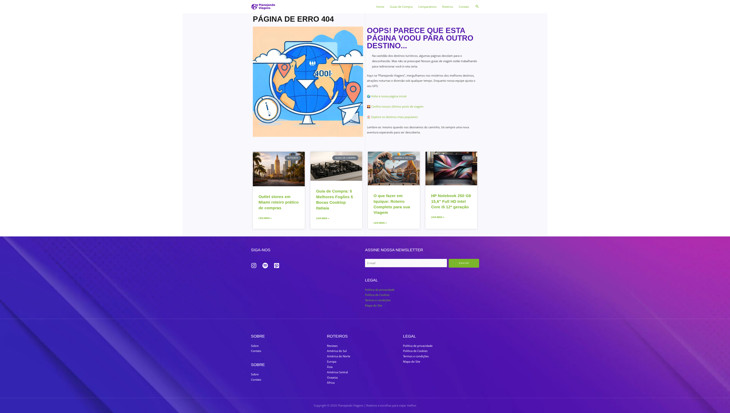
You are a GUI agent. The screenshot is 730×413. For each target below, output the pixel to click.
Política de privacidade (379, 290)
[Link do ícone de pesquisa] (477, 6)
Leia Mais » (265, 218)
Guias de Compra (401, 7)
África (331, 382)
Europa (331, 361)
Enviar (464, 263)
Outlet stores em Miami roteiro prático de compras (279, 202)
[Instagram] (254, 265)
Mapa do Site (373, 305)
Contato (464, 7)
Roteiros (447, 7)
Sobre (255, 346)
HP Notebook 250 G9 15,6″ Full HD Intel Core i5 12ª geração (451, 201)
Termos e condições (378, 300)
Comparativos (427, 7)
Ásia (329, 367)
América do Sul (337, 351)
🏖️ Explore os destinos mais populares (392, 117)
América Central (337, 372)
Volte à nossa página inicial (388, 96)
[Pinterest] (276, 265)
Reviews (332, 346)
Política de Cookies (377, 295)
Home (380, 7)
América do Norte (338, 356)
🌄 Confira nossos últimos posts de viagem (395, 106)
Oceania (332, 377)
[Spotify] (265, 265)
